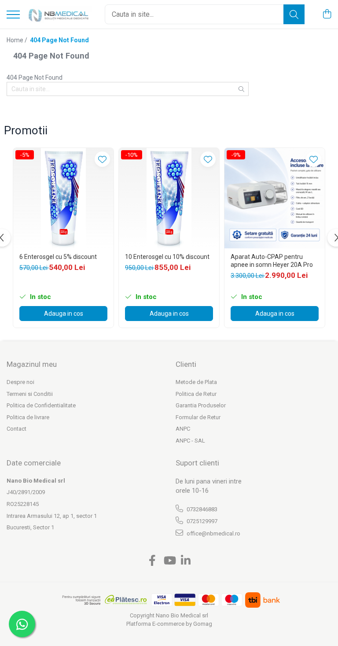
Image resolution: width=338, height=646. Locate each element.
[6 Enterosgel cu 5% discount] (63, 198)
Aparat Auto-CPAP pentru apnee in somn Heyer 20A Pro (272, 260)
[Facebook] (152, 561)
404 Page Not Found (59, 40)
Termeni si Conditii (30, 394)
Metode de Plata (196, 382)
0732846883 (201, 509)
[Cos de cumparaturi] (326, 14)
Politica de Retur (196, 394)
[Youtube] (169, 561)
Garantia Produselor (201, 405)
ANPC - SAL (190, 440)
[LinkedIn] (186, 561)
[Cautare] (294, 14)
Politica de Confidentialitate (41, 405)
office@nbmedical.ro (212, 533)
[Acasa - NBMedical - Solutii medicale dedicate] (59, 14)
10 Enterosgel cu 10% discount (167, 256)
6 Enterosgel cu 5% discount (58, 256)
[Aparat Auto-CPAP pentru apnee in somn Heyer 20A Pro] (274, 198)
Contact (16, 428)
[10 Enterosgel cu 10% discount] (169, 198)
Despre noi (20, 382)
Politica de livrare (28, 417)
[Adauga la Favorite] (102, 159)
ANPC (183, 428)
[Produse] (13, 15)
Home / (18, 40)
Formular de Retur (198, 417)
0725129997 (201, 521)
